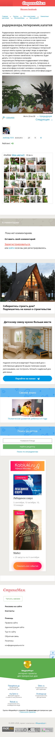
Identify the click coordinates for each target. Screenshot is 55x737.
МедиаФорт (27, 670)
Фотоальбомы (19, 18)
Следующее (43, 119)
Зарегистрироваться (17, 244)
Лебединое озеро (23, 498)
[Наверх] (52, 652)
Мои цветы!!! (34, 18)
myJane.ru (13, 694)
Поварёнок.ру (14, 686)
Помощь (9, 618)
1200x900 (10, 117)
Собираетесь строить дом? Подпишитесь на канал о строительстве (27, 308)
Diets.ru (41, 686)
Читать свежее (13, 598)
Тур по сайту (10, 631)
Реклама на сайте (13, 606)
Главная (5, 16)
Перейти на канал (25, 378)
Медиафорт (41, 723)
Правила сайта (11, 622)
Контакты (9, 611)
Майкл (16, 553)
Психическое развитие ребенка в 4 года (27, 418)
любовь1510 (8, 137)
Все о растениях (29, 16)
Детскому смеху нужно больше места (27, 322)
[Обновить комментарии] (52, 657)
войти (12, 248)
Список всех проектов (28, 712)
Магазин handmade (28, 9)
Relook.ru (14, 702)
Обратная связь (12, 636)
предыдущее (45, 116)
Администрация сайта (14, 627)
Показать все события (27, 566)
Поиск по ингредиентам (27, 451)
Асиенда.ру (41, 694)
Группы (15, 16)
